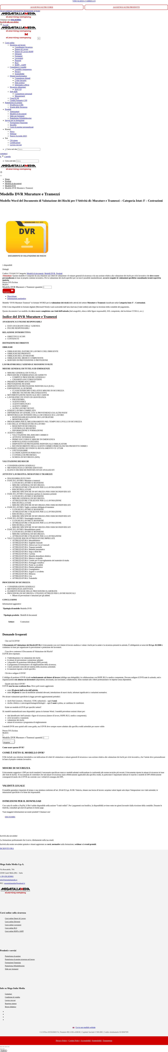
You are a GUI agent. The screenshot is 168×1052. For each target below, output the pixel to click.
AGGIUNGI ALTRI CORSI (41, 7)
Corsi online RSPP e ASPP (14, 931)
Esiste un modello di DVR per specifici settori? (23, 707)
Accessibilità (86, 1041)
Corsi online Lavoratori (13, 925)
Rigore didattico (10, 1007)
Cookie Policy (74, 1041)
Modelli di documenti (35, 273)
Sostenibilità (96, 1041)
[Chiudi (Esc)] (8, 1046)
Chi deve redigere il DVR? (15, 673)
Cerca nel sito (12, 149)
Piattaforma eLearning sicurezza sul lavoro (20, 959)
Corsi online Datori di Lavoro (15, 918)
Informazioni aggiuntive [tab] (16, 298)
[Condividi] (6, 1046)
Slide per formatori (11, 969)
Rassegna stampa (10, 1004)
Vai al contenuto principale (10, 11)
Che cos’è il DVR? (12, 641)
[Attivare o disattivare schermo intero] (3, 1046)
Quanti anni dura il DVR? (15, 684)
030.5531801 (10, 817)
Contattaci (8, 994)
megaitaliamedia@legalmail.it (14, 883)
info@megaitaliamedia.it (8, 880)
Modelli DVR (49, 273)
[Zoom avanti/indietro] (1, 1046)
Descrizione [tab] (12, 296)
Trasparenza (107, 1041)
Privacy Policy (61, 1041)
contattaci (3, 154)
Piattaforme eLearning (13, 956)
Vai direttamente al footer (30, 11)
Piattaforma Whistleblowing (14, 966)
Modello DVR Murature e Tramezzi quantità (22, 287)
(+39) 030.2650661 (7, 876)
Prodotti (59, 273)
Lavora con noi (10, 1000)
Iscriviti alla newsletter (9, 22)
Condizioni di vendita (12, 997)
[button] (84, 641)
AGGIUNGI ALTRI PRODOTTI (126, 7)
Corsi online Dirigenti (12, 922)
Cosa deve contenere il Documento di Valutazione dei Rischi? (29, 651)
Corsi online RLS (11, 928)
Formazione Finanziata (13, 963)
